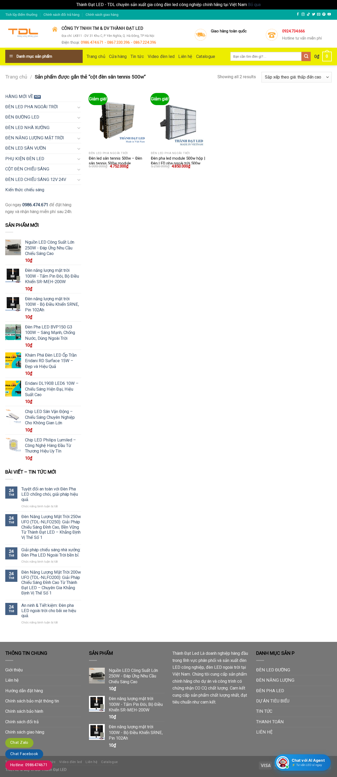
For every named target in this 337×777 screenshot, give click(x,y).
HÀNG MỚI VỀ (19, 96)
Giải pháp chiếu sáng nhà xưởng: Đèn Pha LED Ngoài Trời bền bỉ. (51, 552)
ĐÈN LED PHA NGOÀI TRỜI (31, 106)
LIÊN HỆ (264, 732)
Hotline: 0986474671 (28, 765)
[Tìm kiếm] (306, 56)
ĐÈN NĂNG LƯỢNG (275, 680)
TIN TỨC (264, 711)
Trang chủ (96, 56)
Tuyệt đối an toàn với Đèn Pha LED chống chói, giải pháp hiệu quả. (49, 494)
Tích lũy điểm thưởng (21, 15)
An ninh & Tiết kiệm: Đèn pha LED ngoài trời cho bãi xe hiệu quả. (48, 610)
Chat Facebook (24, 753)
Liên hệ (185, 56)
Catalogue (205, 56)
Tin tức (137, 56)
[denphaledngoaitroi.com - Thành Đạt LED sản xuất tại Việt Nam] (24, 34)
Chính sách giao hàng (102, 15)
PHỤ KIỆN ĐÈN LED (24, 158)
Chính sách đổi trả (22, 721)
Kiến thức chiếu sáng (24, 189)
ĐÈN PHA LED (270, 690)
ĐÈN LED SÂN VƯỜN (25, 148)
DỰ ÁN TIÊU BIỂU (272, 701)
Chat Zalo (19, 742)
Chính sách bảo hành (24, 711)
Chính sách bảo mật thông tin (32, 701)
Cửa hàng (118, 56)
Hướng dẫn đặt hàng (24, 690)
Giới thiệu (14, 669)
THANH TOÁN (270, 721)
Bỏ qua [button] (254, 4)
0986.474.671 (35, 204)
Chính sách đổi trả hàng (61, 15)
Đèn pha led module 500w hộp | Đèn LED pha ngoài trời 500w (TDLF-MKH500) (178, 163)
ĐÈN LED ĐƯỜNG (273, 669)
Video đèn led (161, 56)
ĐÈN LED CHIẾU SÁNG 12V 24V (35, 179)
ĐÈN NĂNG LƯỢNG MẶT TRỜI (34, 137)
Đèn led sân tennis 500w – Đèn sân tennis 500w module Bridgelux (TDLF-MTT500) (115, 163)
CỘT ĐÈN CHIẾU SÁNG (27, 168)
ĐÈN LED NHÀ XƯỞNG (27, 127)
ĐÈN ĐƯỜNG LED (22, 117)
